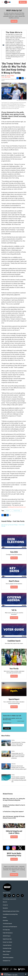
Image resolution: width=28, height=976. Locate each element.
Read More (14, 558)
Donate (23, 2)
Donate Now (14, 874)
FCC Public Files (6, 929)
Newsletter (5, 908)
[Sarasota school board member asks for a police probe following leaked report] (6, 766)
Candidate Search (14, 641)
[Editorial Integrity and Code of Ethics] (14, 825)
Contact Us (5, 905)
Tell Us (14, 610)
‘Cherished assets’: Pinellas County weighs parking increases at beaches (18, 744)
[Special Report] (14, 689)
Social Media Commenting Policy (10, 914)
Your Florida (14, 669)
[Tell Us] (14, 600)
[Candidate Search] (14, 631)
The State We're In (14, 32)
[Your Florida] (14, 657)
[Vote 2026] (14, 542)
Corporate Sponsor (7, 945)
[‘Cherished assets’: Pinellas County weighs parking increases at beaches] (6, 743)
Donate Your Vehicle (7, 942)
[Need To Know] (14, 571)
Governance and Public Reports (10, 926)
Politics (8, 510)
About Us (5, 901)
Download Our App (7, 948)
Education (13, 763)
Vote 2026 (14, 552)
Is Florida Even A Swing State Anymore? (13, 811)
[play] (2, 974)
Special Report (14, 699)
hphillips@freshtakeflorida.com (17, 507)
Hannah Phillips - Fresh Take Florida (8, 76)
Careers (4, 917)
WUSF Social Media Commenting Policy (14, 854)
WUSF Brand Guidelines (8, 957)
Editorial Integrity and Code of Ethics (14, 832)
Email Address (7, 723)
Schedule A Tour (6, 960)
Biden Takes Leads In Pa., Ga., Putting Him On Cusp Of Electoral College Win (14, 799)
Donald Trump (17, 510)
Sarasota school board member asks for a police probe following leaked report (18, 767)
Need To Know (14, 581)
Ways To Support (7, 951)
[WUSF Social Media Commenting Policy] (14, 848)
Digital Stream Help (7, 939)
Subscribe (14, 21)
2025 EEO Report (7, 936)
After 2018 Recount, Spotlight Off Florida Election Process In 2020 (13, 817)
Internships (5, 920)
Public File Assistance (8, 932)
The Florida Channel (7, 923)
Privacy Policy (6, 954)
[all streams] (26, 974)
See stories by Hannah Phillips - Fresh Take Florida (12, 525)
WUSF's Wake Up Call (14, 10)
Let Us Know (14, 617)
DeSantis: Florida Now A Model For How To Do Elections (14, 805)
